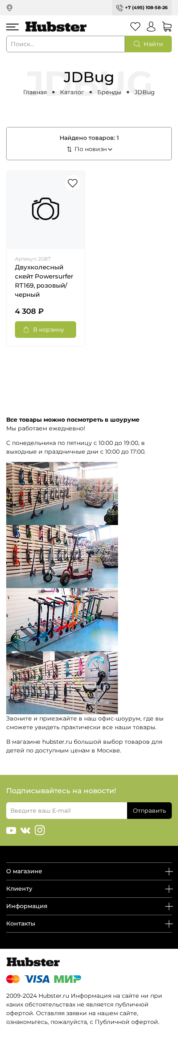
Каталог (72, 92)
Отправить (149, 810)
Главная (35, 92)
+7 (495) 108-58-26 (146, 7)
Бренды (109, 92)
